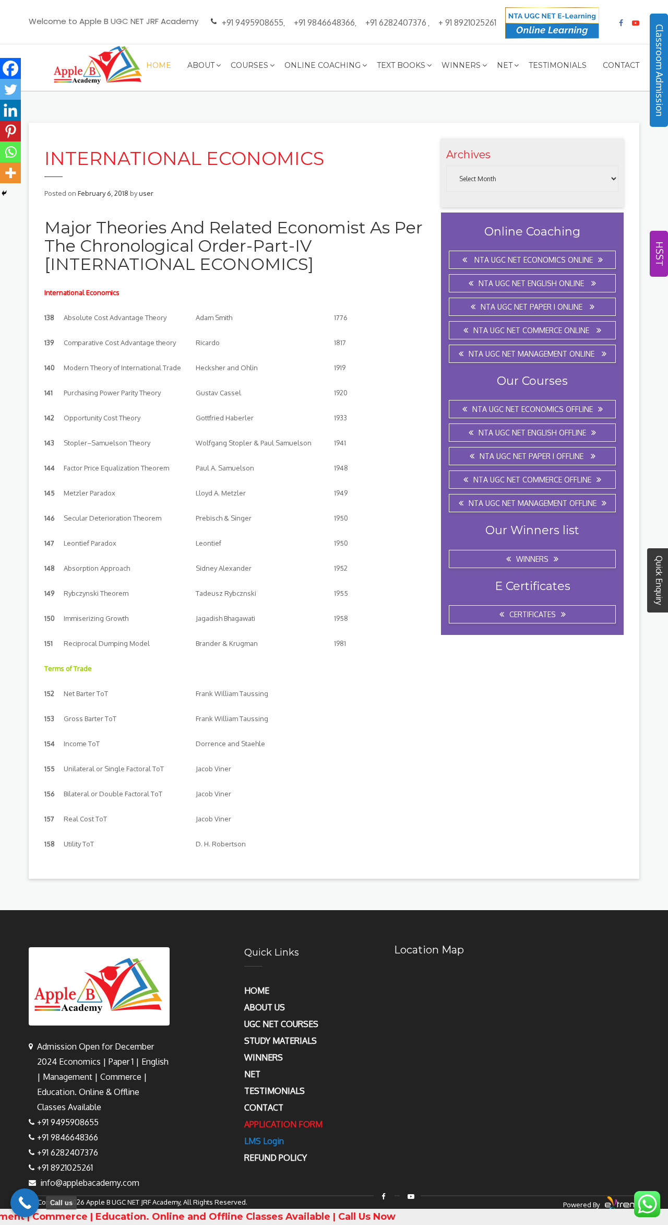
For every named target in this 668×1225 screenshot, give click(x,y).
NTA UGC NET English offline (532, 432)
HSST (659, 253)
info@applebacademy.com (89, 1182)
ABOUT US (264, 1007)
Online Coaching (322, 65)
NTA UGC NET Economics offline (532, 409)
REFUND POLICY (275, 1157)
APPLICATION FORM (283, 1124)
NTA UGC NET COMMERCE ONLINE (532, 330)
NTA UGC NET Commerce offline (532, 479)
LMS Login (264, 1141)
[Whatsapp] (10, 152)
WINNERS (263, 1057)
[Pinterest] (10, 131)
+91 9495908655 (252, 22)
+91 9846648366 (324, 22)
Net (504, 65)
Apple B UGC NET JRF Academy (133, 1202)
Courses (249, 65)
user (146, 193)
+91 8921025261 (65, 1167)
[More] (10, 172)
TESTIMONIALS (274, 1091)
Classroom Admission (659, 70)
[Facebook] (10, 68)
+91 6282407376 (395, 22)
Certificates (532, 614)
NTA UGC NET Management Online (533, 353)
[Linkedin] (10, 110)
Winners (461, 65)
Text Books (401, 65)
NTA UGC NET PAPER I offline (533, 456)
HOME (256, 990)
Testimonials (558, 65)
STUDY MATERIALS (280, 1040)
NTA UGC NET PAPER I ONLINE (532, 306)
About (200, 65)
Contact (621, 65)
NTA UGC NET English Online (532, 283)
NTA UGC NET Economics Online (532, 259)
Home (158, 65)
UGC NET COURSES (281, 1024)
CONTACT (263, 1107)
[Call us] (24, 1202)
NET (252, 1074)
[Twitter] (10, 89)
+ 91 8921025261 (467, 22)
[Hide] (4, 193)
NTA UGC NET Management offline (533, 503)
